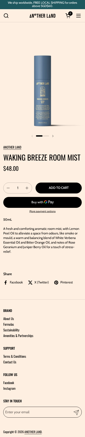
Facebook (8, 382)
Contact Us (9, 361)
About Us (8, 318)
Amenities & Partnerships (18, 335)
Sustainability (11, 329)
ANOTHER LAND (12, 147)
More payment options (42, 211)
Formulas (8, 324)
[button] (6, 15)
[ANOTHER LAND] (42, 15)
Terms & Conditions (14, 356)
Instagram (9, 388)
